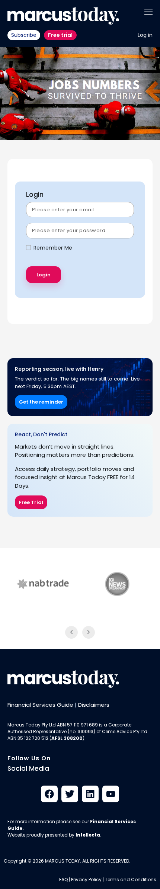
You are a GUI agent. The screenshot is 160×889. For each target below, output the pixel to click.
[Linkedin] (90, 794)
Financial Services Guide (40, 705)
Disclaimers (93, 705)
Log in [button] (145, 35)
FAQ (63, 879)
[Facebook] (49, 794)
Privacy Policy (86, 879)
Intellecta (88, 835)
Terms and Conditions (130, 879)
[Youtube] (110, 794)
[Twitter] (69, 794)
